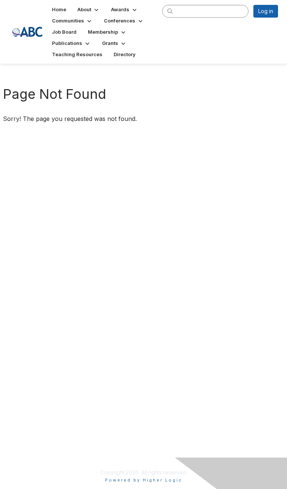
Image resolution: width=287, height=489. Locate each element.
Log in (265, 11)
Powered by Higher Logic (143, 480)
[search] (170, 11)
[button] (88, 9)
